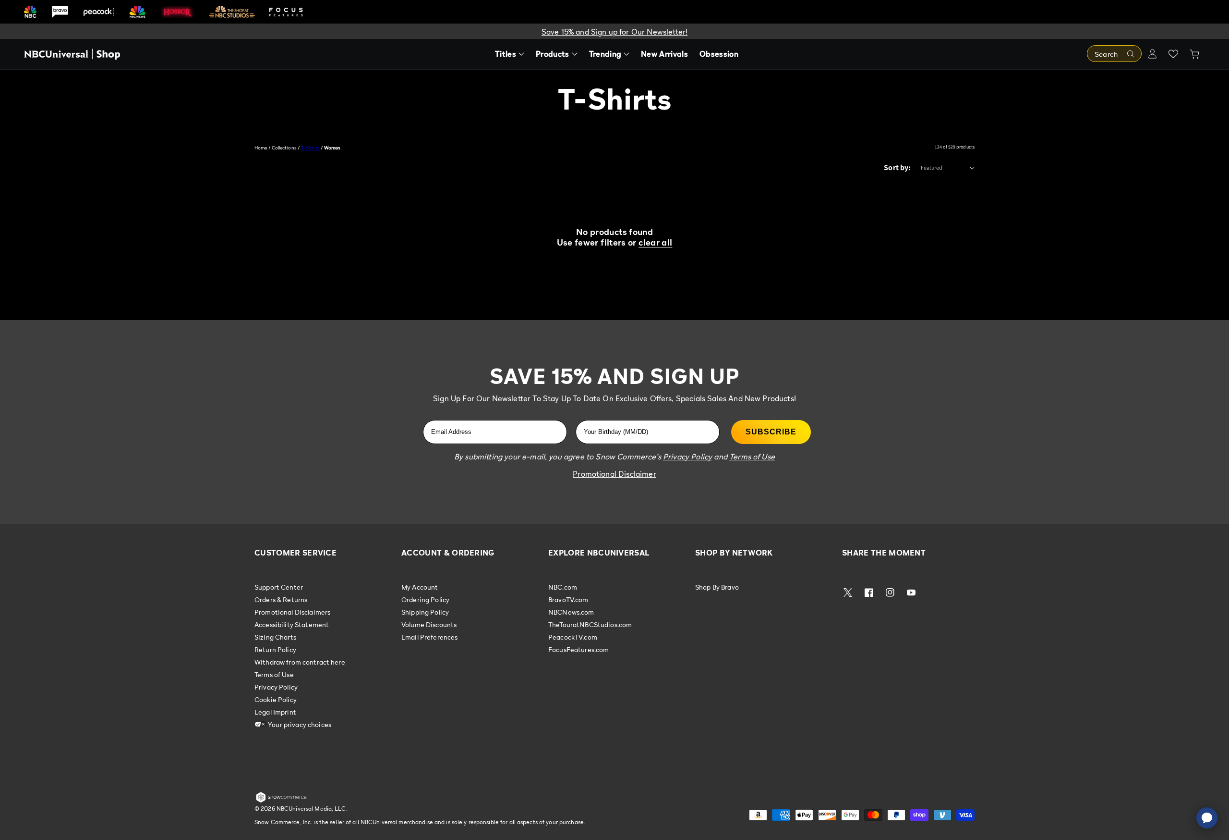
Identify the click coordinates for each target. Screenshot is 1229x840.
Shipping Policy (425, 612)
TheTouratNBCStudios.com (590, 624)
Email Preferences (429, 637)
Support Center (278, 587)
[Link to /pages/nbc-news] (137, 12)
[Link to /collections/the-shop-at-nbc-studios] (232, 12)
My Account (419, 587)
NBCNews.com (571, 612)
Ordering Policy (425, 599)
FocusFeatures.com (578, 649)
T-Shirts (310, 147)
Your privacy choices (298, 724)
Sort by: (897, 167)
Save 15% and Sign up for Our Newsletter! (614, 32)
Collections (284, 147)
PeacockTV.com (572, 637)
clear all (655, 242)
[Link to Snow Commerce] (281, 800)
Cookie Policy (275, 699)
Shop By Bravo (717, 587)
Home (260, 147)
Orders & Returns (280, 599)
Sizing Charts (275, 637)
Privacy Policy (276, 687)
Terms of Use (274, 674)
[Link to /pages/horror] (177, 11)
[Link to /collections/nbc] (30, 12)
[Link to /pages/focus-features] (286, 12)
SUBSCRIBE (771, 432)
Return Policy (275, 649)
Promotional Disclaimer (614, 474)
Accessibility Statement (291, 624)
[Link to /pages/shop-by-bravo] (60, 12)
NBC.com (562, 587)
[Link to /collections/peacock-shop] (99, 12)
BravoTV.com (568, 599)
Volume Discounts (429, 624)
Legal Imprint (275, 712)
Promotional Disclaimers (292, 612)
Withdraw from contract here (299, 662)
